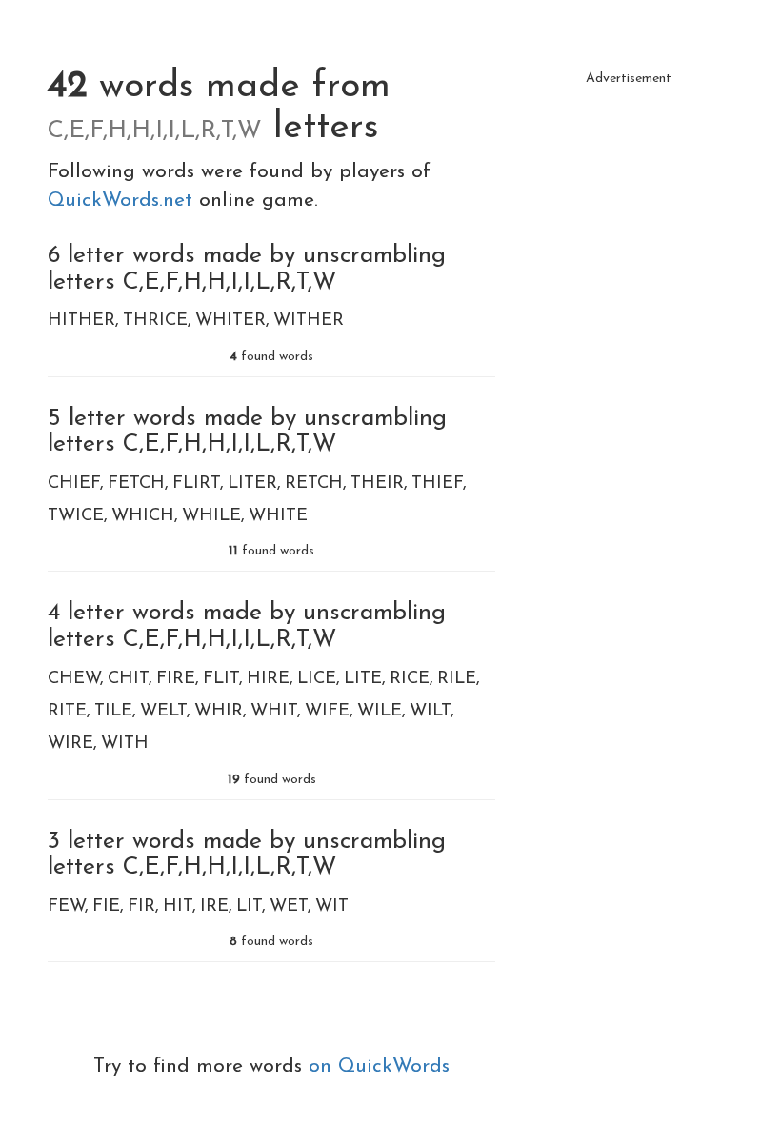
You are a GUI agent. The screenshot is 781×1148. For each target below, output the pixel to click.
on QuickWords (379, 1067)
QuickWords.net (123, 201)
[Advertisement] (628, 190)
